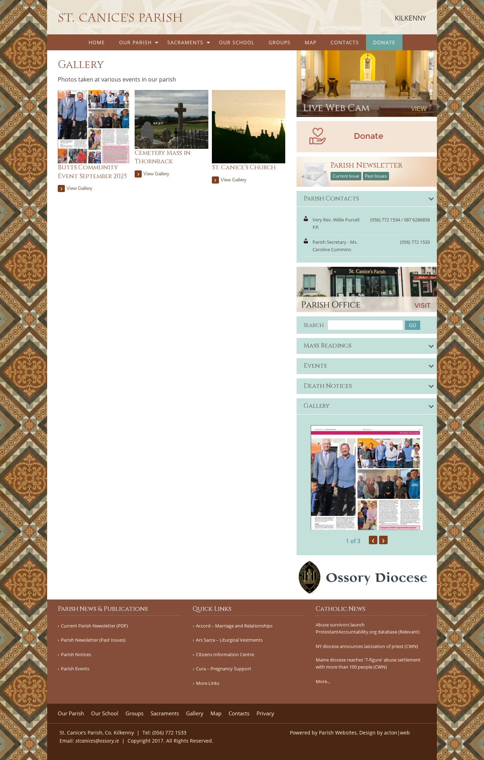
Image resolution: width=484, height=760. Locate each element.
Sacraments (185, 42)
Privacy (265, 713)
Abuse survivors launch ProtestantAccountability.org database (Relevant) (368, 628)
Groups (280, 42)
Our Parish (135, 42)
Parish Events (75, 668)
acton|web (397, 732)
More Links (207, 683)
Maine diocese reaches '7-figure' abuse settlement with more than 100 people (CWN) (368, 663)
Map (310, 42)
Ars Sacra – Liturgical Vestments (229, 640)
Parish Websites (338, 732)
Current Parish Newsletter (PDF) (94, 626)
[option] (367, 477)
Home (97, 42)
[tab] (367, 199)
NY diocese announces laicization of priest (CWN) (367, 646)
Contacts (345, 42)
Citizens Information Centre (225, 654)
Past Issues (376, 176)
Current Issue (346, 176)
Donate (384, 42)
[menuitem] (96, 42)
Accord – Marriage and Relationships (234, 626)
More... (323, 681)
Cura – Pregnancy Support (223, 668)
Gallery (194, 713)
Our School (236, 42)
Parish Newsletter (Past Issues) (93, 640)
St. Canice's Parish (120, 17)
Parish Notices (76, 654)
